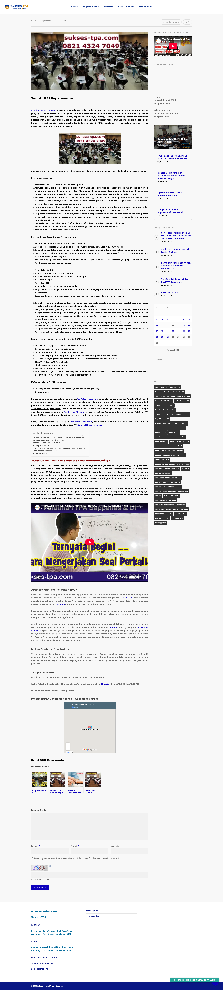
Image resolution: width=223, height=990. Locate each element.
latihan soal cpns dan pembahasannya (170, 428)
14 (178, 325)
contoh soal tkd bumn (163, 401)
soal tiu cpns (183, 491)
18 (162, 331)
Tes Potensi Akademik (87, 399)
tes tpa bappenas (162, 518)
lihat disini (106, 684)
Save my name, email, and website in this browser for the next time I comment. (76, 858)
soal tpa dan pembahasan (165, 500)
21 (178, 331)
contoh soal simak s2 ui (180, 396)
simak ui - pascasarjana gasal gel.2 (169, 451)
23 (189, 331)
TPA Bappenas (160, 523)
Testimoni (108, 6)
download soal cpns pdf (164, 405)
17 (157, 331)
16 (189, 325)
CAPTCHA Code (40, 879)
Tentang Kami (144, 6)
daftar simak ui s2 (181, 401)
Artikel (74, 6)
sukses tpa (159, 509)
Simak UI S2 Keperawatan (90, 425)
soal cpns (185, 469)
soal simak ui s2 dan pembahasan (168, 487)
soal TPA (127, 598)
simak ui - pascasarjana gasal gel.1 (168, 446)
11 (162, 325)
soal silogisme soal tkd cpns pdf (168, 482)
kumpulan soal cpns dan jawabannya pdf (171, 423)
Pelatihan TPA (174, 432)
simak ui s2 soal (183, 464)
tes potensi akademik (81, 422)
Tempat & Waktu (41, 446)
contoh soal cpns (162, 396)
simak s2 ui (180, 437)
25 (162, 337)
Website (115, 846)
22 (184, 331)
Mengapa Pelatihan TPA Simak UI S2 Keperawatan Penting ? (60, 437)
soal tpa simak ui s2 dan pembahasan (170, 505)
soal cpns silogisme (163, 473)
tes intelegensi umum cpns (177, 509)
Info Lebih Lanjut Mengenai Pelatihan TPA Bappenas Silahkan (61, 448)
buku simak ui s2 (177, 392)
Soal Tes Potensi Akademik (165, 491)
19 (168, 331)
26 (168, 337)
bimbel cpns (175, 387)
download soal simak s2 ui (165, 410)
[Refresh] (50, 868)
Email (75, 846)
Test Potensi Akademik (62, 21)
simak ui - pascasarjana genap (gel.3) (170, 455)
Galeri (119, 6)
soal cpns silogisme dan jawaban (168, 478)
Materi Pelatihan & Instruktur (47, 443)
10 (157, 325)
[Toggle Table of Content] (83, 434)
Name (35, 846)
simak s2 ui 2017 (161, 441)
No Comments (172, 22)
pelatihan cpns (161, 432)
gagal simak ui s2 (162, 419)
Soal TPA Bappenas (171, 496)
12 (168, 325)
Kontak (130, 6)
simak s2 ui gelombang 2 (179, 441)
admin (36, 21)
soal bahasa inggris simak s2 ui (167, 469)
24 (157, 337)
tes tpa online (177, 518)
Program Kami (89, 6)
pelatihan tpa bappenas (164, 437)
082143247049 (50, 957)
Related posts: (40, 453)
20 (173, 331)
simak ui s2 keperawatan (165, 464)
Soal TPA (158, 496)
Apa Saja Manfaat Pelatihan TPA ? (49, 440)
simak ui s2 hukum (162, 460)
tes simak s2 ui (180, 514)
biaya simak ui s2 (161, 387)
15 (184, 325)
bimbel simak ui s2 (162, 392)
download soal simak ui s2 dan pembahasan (172, 414)
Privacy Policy (92, 916)
